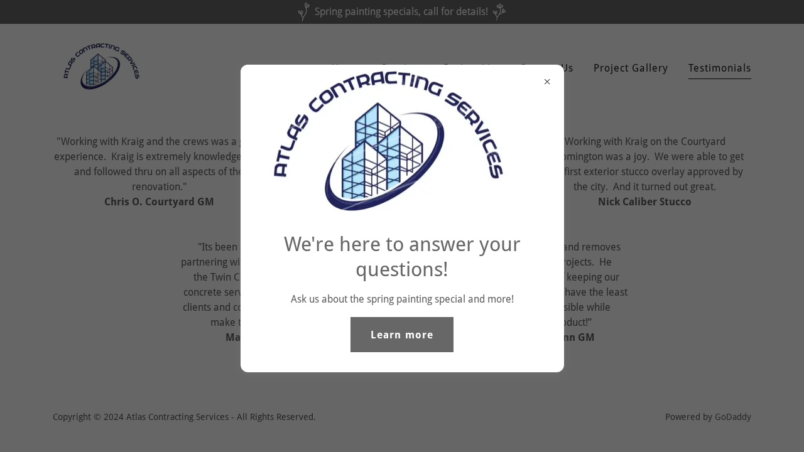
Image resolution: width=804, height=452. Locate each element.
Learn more (402, 335)
